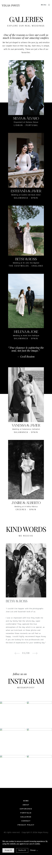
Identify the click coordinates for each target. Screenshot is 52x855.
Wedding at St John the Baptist (26, 262)
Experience (26, 809)
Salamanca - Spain (26, 338)
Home (26, 801)
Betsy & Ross (26, 259)
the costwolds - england (26, 266)
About (26, 805)
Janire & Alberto (25, 503)
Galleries (26, 817)
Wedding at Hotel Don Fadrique (26, 335)
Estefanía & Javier (26, 191)
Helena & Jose (26, 332)
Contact (26, 821)
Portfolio (25, 813)
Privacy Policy (26, 825)
